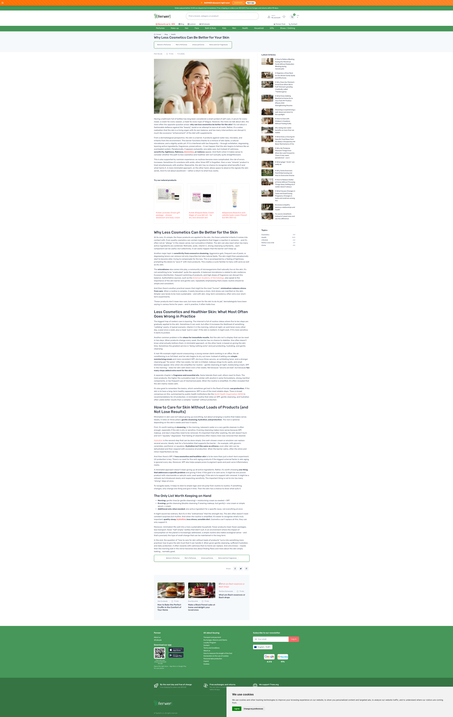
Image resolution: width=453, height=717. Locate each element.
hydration (181, 519)
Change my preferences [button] (253, 709)
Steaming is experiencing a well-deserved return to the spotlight (285, 112)
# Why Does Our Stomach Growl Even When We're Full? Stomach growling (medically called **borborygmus (284, 87)
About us (157, 637)
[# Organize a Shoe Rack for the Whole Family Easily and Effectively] (267, 75)
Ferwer (158, 34)
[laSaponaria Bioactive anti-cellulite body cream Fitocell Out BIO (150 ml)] (234, 196)
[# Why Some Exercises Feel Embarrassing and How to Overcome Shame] (267, 173)
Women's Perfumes (164, 45)
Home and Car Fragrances (218, 45)
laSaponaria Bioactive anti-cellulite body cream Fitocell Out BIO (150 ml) (234, 215)
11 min (171, 54)
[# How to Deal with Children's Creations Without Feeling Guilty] (267, 121)
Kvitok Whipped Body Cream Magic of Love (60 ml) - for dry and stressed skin (201, 215)
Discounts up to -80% (166, 24)
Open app (250, 3)
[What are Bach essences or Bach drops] (232, 585)
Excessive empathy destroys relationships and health (285, 207)
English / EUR (264, 647)
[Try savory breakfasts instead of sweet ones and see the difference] (267, 216)
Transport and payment (212, 637)
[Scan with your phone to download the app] (160, 653)
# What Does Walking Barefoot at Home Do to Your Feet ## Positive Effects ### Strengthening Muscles (284, 101)
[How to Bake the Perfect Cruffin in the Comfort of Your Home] (171, 590)
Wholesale (206, 24)
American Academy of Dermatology (208, 278)
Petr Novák (158, 54)
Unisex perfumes (198, 45)
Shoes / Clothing (287, 28)
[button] (176, 649)
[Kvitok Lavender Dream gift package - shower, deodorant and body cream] (168, 196)
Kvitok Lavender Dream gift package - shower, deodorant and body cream (168, 215)
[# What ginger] (267, 164)
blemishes (189, 152)
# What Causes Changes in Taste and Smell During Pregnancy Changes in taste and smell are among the (285, 196)
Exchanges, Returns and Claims (215, 640)
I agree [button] (236, 709)
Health (173, 34)
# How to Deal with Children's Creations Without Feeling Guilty (283, 121)
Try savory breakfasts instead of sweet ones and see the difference (285, 216)
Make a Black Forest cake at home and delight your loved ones (201, 607)
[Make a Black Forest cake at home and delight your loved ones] (201, 590)
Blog (182, 24)
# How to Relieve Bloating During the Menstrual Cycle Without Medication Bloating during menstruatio (284, 64)
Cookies (206, 664)
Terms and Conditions (211, 648)
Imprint (206, 661)
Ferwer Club (280, 24)
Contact (294, 24)
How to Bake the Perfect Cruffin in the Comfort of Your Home (169, 607)
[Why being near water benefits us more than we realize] (267, 130)
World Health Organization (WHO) (228, 394)
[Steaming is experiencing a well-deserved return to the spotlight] (267, 112)
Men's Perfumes (181, 45)
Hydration (158, 440)
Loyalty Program (209, 643)
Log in (293, 639)
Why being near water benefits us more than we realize (284, 130)
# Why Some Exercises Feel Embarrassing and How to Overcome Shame (284, 173)
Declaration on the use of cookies (216, 656)
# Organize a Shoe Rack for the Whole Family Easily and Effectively (285, 75)
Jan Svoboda (162, 601)
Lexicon (193, 24)
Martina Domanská (226, 591)
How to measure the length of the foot (217, 653)
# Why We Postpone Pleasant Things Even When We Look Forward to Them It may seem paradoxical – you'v (284, 153)
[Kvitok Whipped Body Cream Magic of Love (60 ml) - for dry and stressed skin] (201, 196)
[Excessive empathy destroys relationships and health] (267, 207)
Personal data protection (212, 659)
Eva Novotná (193, 601)
